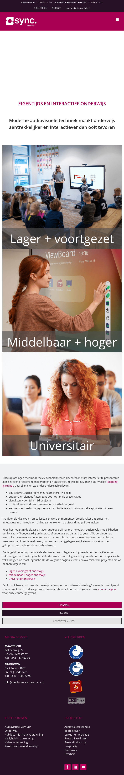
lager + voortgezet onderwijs (26, 571)
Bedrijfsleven (72, 730)
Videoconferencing (16, 742)
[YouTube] (83, 767)
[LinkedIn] (75, 767)
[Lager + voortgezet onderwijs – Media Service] (62, 146)
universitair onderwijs (22, 579)
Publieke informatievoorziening (24, 734)
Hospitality (71, 746)
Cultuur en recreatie (76, 734)
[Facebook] (67, 767)
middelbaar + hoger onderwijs (27, 575)
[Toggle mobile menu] (117, 19)
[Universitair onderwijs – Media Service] (62, 353)
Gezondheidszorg (75, 742)
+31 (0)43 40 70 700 (44, 2)
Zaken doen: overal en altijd (21, 746)
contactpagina (107, 589)
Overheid (70, 754)
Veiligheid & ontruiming (19, 738)
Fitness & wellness (75, 738)
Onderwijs (11, 730)
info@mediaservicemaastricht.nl (24, 682)
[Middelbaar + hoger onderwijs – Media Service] (62, 250)
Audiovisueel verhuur (18, 727)
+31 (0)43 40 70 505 (95, 2)
